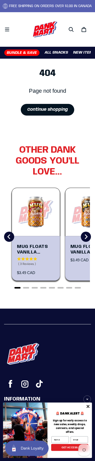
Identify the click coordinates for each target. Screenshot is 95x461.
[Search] (72, 29)
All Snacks (56, 53)
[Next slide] (86, 237)
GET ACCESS (70, 447)
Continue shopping (47, 109)
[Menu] (7, 29)
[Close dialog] (88, 406)
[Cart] (84, 29)
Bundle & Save (22, 53)
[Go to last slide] (9, 237)
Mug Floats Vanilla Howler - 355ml (32, 249)
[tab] (17, 288)
